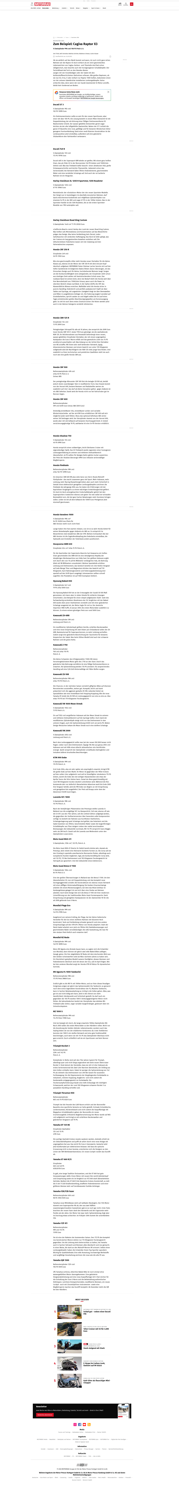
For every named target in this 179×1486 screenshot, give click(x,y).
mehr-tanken (92, 1477)
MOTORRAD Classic (81, 1456)
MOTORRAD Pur (104, 1439)
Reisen (78, 8)
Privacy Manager (88, 1449)
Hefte (88, 1)
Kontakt (43, 1449)
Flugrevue (77, 1477)
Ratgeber (85, 8)
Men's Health (102, 1477)
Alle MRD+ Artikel (36, 8)
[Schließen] (108, 92)
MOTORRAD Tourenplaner (80, 1439)
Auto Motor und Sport (46, 1477)
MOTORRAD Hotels (42, 1439)
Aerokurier (35, 1477)
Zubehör (64, 8)
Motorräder (45, 8)
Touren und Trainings (64, 1432)
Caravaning (63, 1477)
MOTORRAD (67, 1456)
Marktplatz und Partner (64, 1439)
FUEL (89, 1456)
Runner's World (76, 1480)
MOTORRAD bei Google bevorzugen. (92, 98)
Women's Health (87, 1480)
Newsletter (52, 1439)
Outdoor (121, 1477)
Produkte (93, 1)
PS (73, 1456)
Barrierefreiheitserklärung (116, 1449)
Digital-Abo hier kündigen (118, 1439)
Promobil (128, 1477)
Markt (104, 8)
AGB (57, 1449)
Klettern (84, 1477)
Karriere (97, 1449)
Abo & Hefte (96, 1456)
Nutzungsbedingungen (66, 1449)
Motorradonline (112, 1477)
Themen (104, 1449)
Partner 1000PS (101, 1432)
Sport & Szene (95, 8)
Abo (84, 1)
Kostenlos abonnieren (45, 1415)
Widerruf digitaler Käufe (82, 1442)
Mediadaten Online (77, 1432)
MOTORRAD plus (93, 1439)
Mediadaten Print (90, 1432)
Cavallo (70, 1477)
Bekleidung (55, 8)
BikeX (56, 1477)
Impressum (50, 1449)
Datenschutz (78, 1449)
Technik (72, 8)
